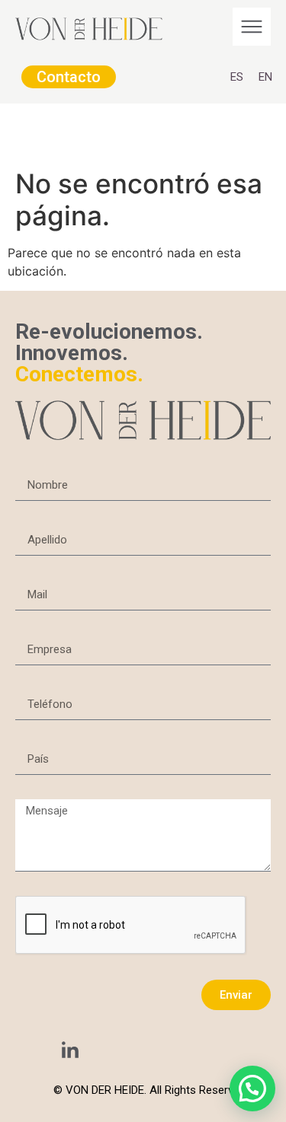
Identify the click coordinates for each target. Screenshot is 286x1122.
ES (236, 77)
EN (265, 77)
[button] (252, 1088)
